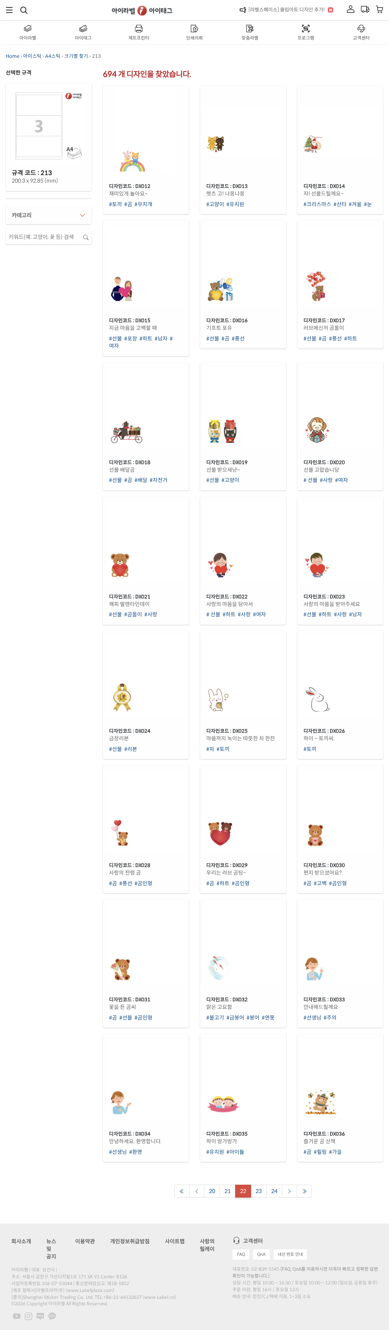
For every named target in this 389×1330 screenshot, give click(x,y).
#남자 (161, 338)
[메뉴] (9, 10)
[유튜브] (16, 1315)
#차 (210, 749)
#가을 (335, 1152)
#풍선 (238, 338)
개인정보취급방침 (130, 1241)
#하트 (145, 338)
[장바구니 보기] (379, 10)
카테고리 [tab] (22, 215)
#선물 (115, 338)
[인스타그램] (28, 1315)
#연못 (268, 1017)
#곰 (128, 204)
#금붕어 (235, 1017)
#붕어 (253, 1017)
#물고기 (215, 1017)
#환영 (135, 1152)
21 (228, 1191)
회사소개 (21, 1241)
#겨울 (355, 204)
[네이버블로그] (40, 1315)
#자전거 (159, 480)
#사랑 (326, 480)
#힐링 (320, 1152)
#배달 (140, 480)
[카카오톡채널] (52, 1315)
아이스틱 (32, 56)
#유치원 (235, 204)
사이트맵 (175, 1241)
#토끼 (115, 204)
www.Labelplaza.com (90, 1290)
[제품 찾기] (24, 10)
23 (259, 1191)
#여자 (341, 480)
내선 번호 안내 (290, 1254)
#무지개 (143, 204)
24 (274, 1191)
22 (243, 1191)
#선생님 (312, 1017)
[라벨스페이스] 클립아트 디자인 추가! (286, 9)
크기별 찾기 (76, 56)
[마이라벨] (350, 10)
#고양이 (215, 204)
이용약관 (85, 1241)
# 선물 (311, 480)
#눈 (368, 204)
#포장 (130, 338)
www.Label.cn (159, 1297)
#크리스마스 (317, 204)
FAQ (241, 1254)
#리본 (130, 749)
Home (12, 56)
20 (212, 1191)
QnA (261, 1254)
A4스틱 (52, 56)
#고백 (320, 883)
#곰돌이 (133, 614)
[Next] (289, 1191)
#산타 (340, 204)
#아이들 (235, 1152)
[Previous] (182, 1191)
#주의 (330, 1017)
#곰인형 (143, 883)
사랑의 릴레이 (207, 1245)
